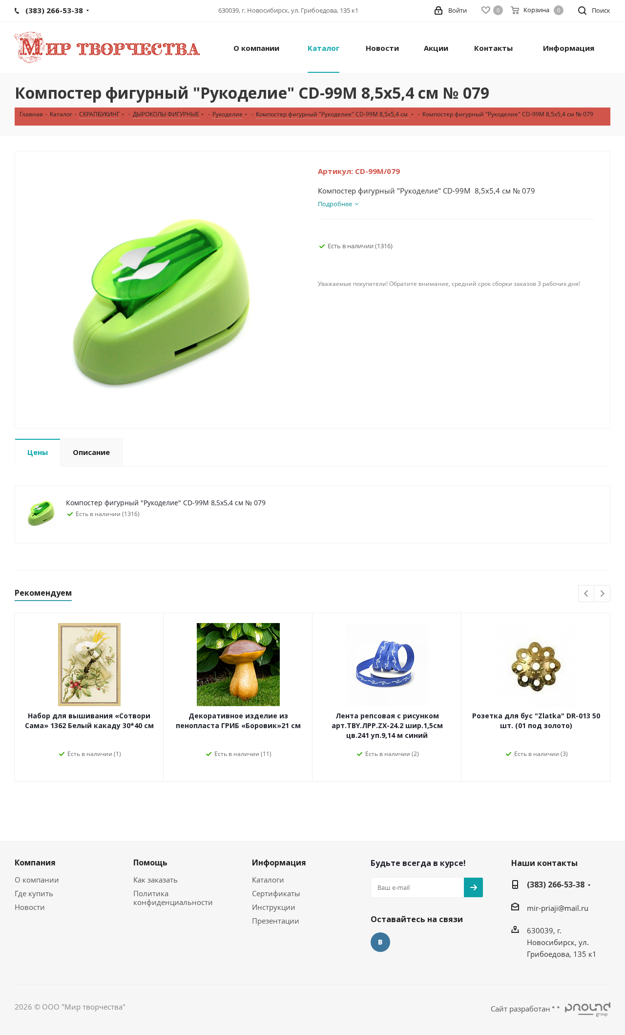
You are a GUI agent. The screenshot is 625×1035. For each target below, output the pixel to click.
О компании (37, 879)
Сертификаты (276, 893)
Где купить (34, 893)
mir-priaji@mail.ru (557, 908)
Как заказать (155, 879)
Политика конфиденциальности (173, 897)
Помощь (150, 862)
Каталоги (268, 879)
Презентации (275, 921)
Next (602, 594)
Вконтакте (380, 942)
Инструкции (273, 907)
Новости (30, 907)
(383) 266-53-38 (555, 884)
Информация (279, 862)
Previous (587, 594)
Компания (35, 862)
